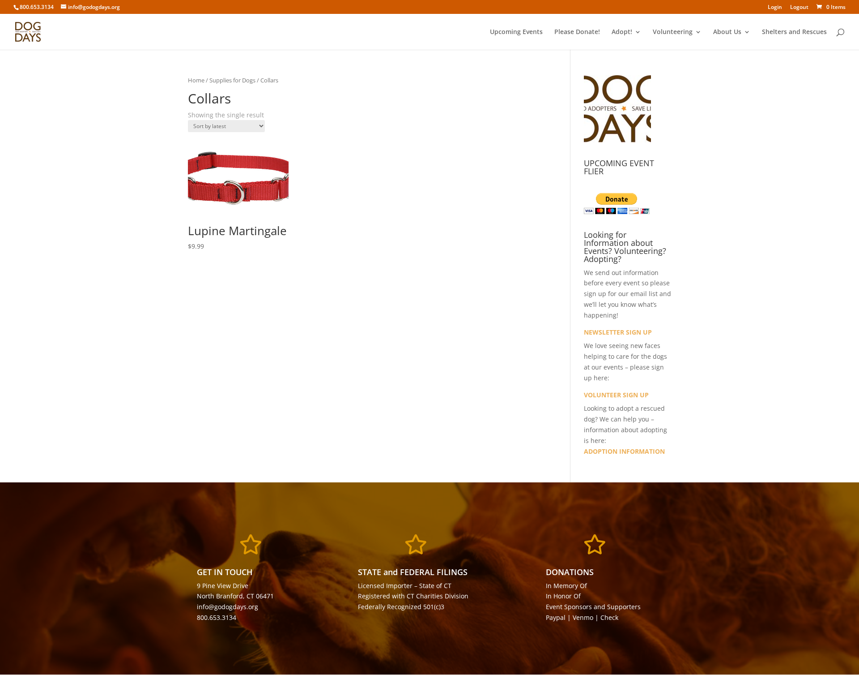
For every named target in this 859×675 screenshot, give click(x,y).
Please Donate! (577, 32)
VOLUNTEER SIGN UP (616, 395)
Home (196, 80)
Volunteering (673, 32)
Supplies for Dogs (232, 80)
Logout (799, 7)
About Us (727, 32)
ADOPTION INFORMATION (624, 451)
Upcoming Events (516, 32)
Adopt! (622, 32)
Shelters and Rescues (794, 32)
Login (775, 7)
